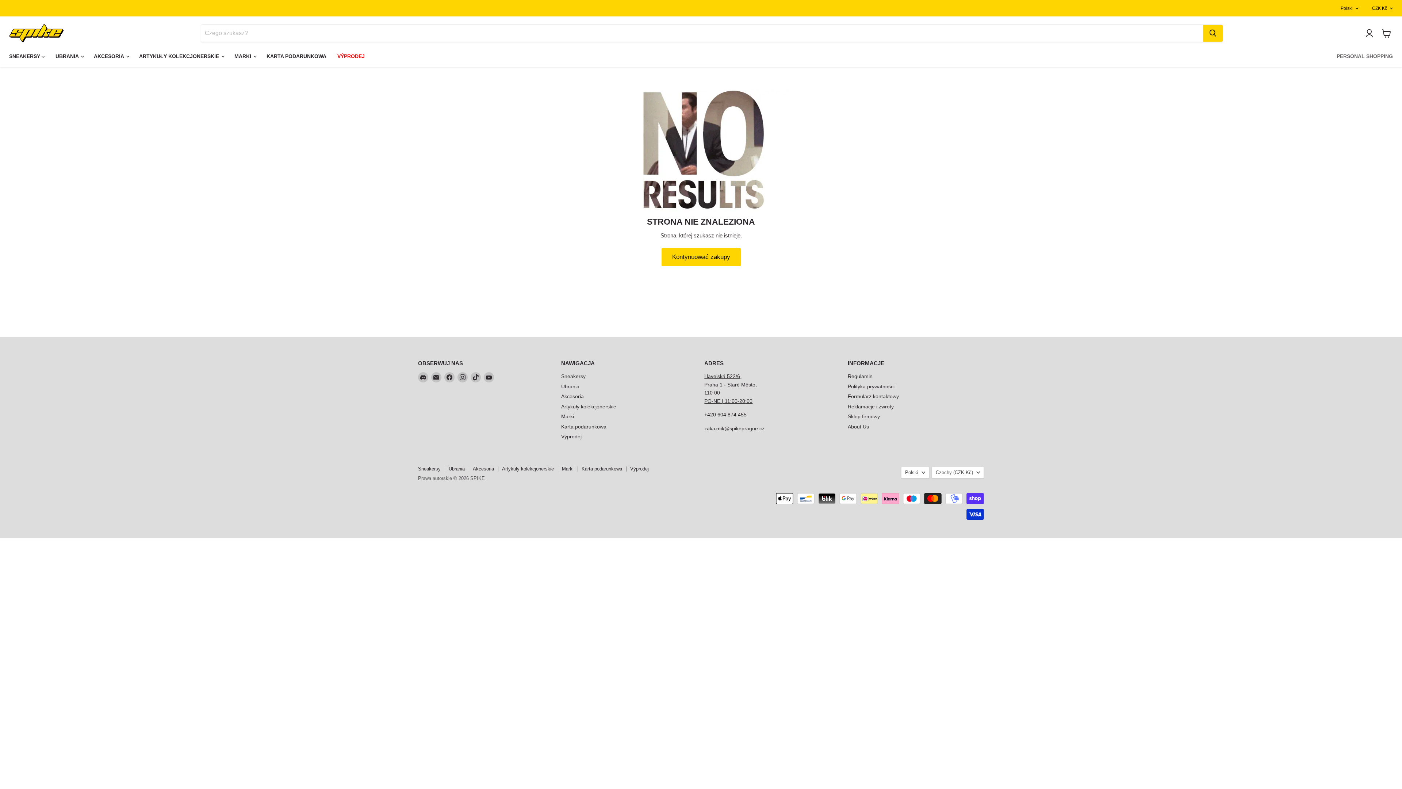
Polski (1347, 8)
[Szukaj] (1213, 33)
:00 (748, 401)
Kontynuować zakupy (701, 257)
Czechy (954, 472)
